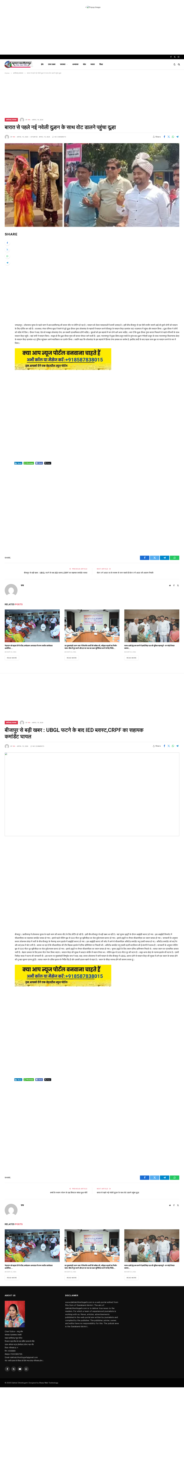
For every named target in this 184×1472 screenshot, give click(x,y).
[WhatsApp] (7, 256)
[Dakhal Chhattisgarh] (19, 64)
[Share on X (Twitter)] (169, 137)
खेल (84, 64)
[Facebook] (7, 242)
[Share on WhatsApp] (173, 137)
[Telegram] (7, 262)
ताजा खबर (51, 64)
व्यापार (93, 64)
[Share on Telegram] (177, 137)
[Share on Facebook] (164, 137)
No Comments (60, 137)
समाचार (62, 64)
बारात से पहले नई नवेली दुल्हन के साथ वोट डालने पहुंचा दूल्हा (118, 1192)
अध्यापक (75, 64)
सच (29, 120)
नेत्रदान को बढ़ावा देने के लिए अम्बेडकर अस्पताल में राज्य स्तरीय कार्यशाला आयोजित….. (29, 647)
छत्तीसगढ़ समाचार (11, 120)
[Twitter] (7, 249)
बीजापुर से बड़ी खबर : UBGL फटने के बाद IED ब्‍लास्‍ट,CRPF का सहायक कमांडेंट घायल (55, 573)
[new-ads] (63, 369)
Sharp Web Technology (48, 1383)
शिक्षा (101, 64)
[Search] (178, 64)
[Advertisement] (92, 32)
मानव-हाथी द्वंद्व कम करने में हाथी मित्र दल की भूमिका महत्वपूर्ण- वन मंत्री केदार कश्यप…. (149, 647)
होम (42, 64)
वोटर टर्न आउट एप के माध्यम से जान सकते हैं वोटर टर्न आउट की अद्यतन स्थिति (125, 573)
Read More (12, 658)
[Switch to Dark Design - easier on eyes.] (174, 64)
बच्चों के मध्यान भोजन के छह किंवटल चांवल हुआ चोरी (68, 1192)
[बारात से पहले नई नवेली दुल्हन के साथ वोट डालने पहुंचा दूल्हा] (92, 185)
